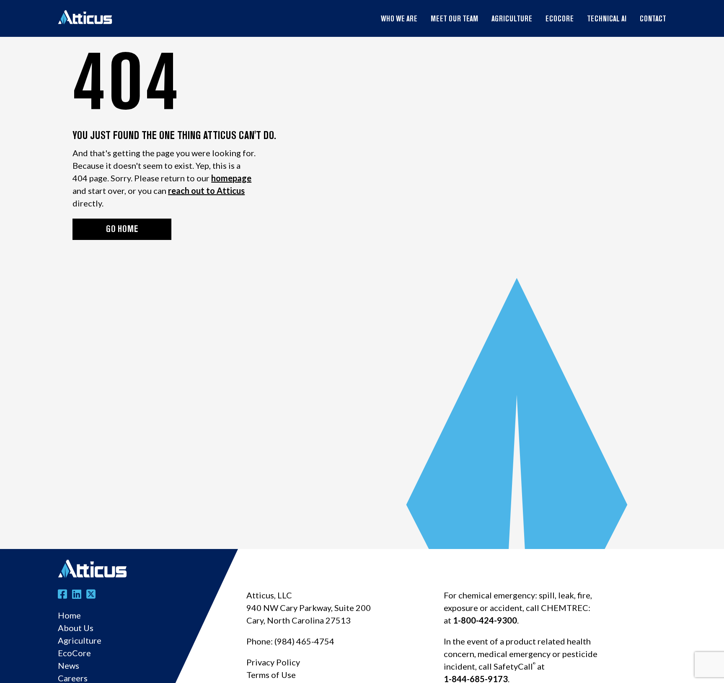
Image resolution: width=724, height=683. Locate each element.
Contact (653, 19)
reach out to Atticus (206, 191)
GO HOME (122, 230)
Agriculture (511, 19)
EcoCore (560, 19)
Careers (73, 678)
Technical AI (606, 19)
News (68, 665)
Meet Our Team (454, 19)
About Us (75, 628)
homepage (231, 178)
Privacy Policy (273, 662)
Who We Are (399, 19)
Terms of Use (271, 675)
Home (69, 615)
